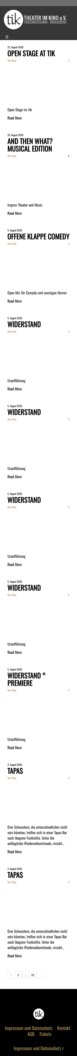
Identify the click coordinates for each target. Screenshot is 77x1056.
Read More (14, 118)
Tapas (15, 770)
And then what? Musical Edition (30, 145)
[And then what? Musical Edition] (38, 179)
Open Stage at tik (31, 53)
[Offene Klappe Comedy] (38, 267)
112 (32, 975)
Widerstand (24, 324)
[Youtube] (20, 37)
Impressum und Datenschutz (29, 1028)
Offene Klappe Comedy (38, 236)
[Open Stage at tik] (38, 84)
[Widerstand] (38, 354)
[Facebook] (13, 37)
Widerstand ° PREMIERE (26, 679)
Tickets (45, 1034)
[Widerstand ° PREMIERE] (38, 713)
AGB (31, 1034)
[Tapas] (38, 801)
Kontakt (63, 1028)
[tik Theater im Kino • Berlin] (38, 19)
